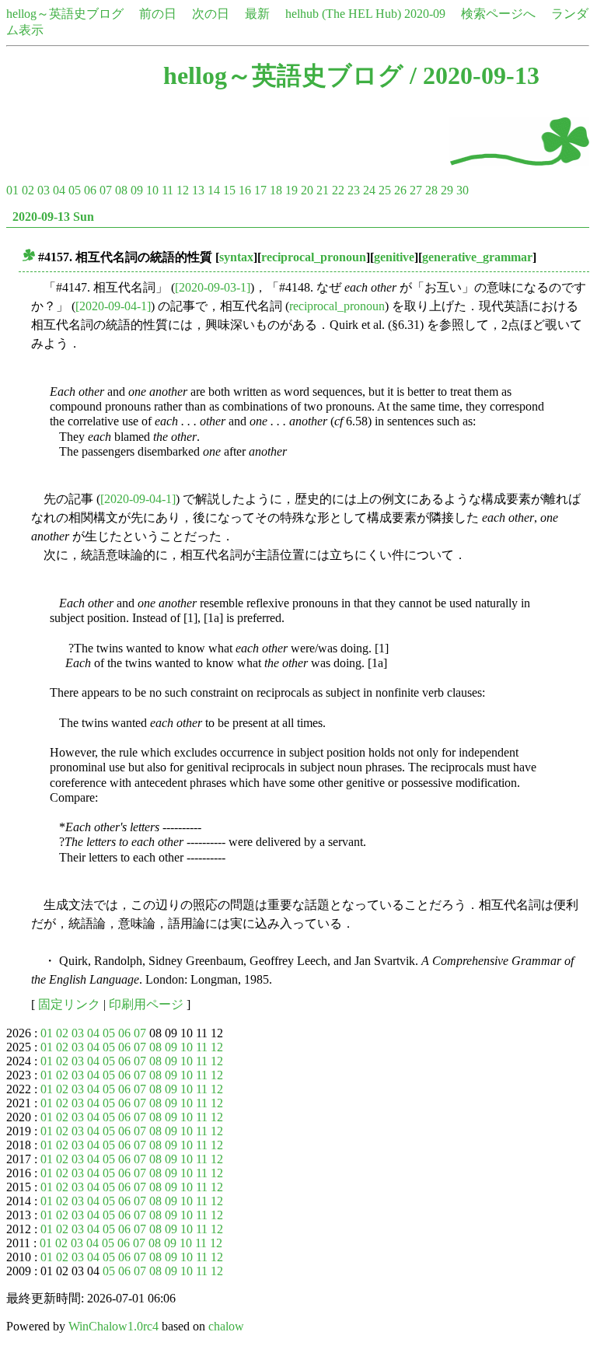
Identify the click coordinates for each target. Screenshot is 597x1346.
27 (416, 190)
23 (353, 190)
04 (59, 190)
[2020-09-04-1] (113, 306)
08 (121, 190)
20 (307, 190)
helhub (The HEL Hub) (343, 13)
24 (369, 190)
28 (431, 190)
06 (90, 190)
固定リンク (69, 1004)
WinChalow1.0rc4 (113, 1326)
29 (447, 190)
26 (400, 190)
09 (137, 190)
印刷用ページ (146, 1004)
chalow (226, 1326)
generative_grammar (477, 257)
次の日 (210, 13)
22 (338, 190)
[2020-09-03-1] (212, 287)
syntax (236, 257)
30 (462, 190)
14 (214, 190)
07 (106, 190)
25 (385, 190)
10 (152, 190)
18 (276, 190)
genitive (394, 257)
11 (167, 190)
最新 (257, 13)
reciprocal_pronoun (313, 257)
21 (322, 190)
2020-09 (424, 13)
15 (229, 190)
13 (198, 190)
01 (12, 190)
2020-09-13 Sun (53, 216)
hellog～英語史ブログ (65, 13)
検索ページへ (498, 13)
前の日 (157, 13)
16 (245, 190)
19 (291, 190)
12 (182, 190)
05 (74, 190)
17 (260, 190)
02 (28, 190)
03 (43, 190)
